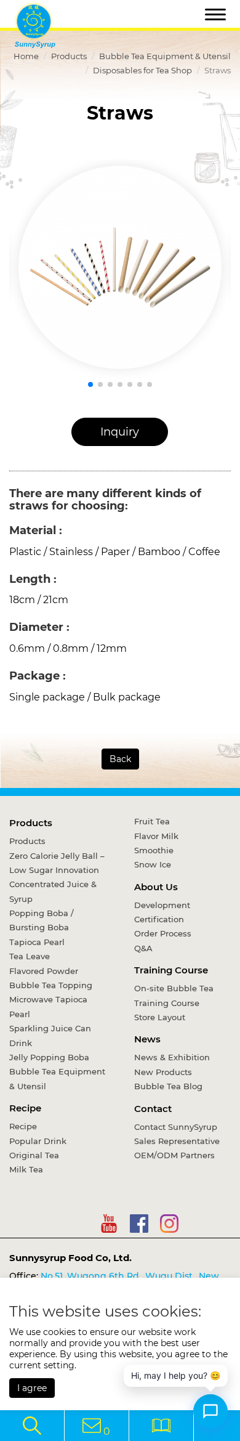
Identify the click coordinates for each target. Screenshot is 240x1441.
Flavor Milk (156, 836)
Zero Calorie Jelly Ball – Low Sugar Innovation (57, 863)
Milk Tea (26, 1169)
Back (120, 759)
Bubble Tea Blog (168, 1086)
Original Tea (34, 1155)
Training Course (171, 970)
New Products (163, 1072)
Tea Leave (29, 956)
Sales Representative (177, 1141)
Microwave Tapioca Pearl (48, 1006)
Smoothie (154, 850)
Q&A (143, 948)
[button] (90, 384)
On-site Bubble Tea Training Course (174, 995)
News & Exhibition (172, 1057)
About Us (156, 887)
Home (26, 56)
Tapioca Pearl (37, 942)
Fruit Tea (152, 821)
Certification (159, 919)
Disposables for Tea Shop (142, 70)
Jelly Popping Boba (49, 1057)
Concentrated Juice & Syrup (53, 891)
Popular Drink (37, 1141)
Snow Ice (152, 864)
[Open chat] (210, 1411)
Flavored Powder (43, 971)
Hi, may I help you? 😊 (175, 1375)
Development (162, 905)
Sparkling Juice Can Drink (50, 1035)
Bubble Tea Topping (50, 985)
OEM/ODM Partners (174, 1155)
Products (69, 56)
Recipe (25, 1108)
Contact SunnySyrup (175, 1127)
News (147, 1039)
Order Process (162, 933)
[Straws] (120, 267)
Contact (153, 1108)
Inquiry (119, 432)
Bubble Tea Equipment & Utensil (165, 56)
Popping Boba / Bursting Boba (41, 920)
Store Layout (159, 1017)
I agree (32, 1388)
